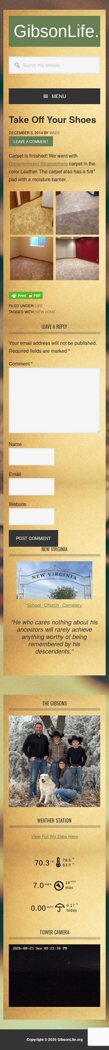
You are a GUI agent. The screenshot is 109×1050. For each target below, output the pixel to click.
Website (17, 504)
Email (15, 474)
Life (39, 305)
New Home (45, 311)
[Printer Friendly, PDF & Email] (26, 295)
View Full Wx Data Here (54, 836)
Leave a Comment (31, 141)
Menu (59, 96)
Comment (21, 363)
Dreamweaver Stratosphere (38, 163)
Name (15, 443)
